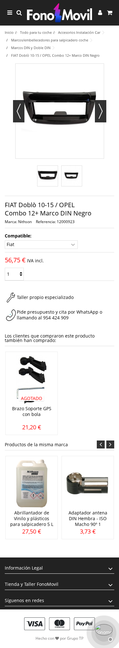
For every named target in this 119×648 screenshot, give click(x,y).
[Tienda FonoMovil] (59, 12)
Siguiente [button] (100, 111)
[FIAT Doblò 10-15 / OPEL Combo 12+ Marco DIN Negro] (47, 176)
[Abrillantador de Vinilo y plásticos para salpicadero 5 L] (32, 483)
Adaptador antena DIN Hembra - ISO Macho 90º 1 (88, 518)
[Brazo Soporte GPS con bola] (32, 379)
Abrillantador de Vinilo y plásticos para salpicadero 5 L (31, 518)
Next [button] (110, 444)
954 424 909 (56, 318)
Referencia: (46, 221)
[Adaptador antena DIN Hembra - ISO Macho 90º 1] (88, 483)
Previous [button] (101, 444)
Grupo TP (75, 638)
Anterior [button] (18, 111)
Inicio (9, 32)
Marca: (11, 221)
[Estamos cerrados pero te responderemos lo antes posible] (103, 632)
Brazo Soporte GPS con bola (31, 411)
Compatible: (19, 236)
